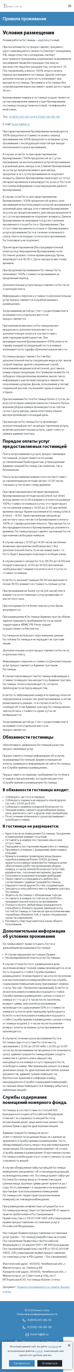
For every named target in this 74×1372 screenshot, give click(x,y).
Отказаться (49, 1363)
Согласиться (22, 1363)
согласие (53, 1346)
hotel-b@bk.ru (20, 124)
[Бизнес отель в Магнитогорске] (13, 6)
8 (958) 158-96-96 (48, 117)
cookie (39, 1351)
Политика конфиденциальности (37, 1314)
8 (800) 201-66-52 (21, 117)
